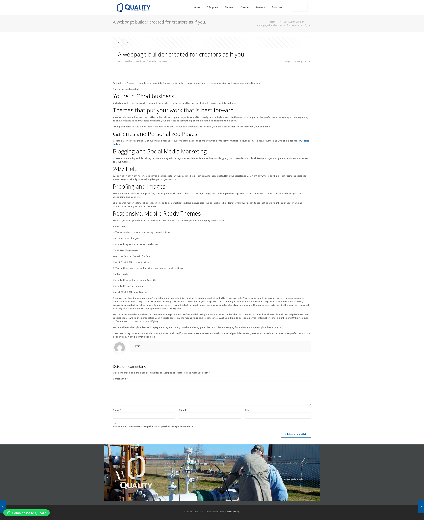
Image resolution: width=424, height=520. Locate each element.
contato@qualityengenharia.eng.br (284, 479)
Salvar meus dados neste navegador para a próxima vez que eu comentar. (153, 426)
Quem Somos (170, 463)
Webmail (219, 463)
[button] (26, 512)
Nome (117, 410)
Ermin (139, 61)
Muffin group (232, 511)
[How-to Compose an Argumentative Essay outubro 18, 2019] (414, 506)
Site (247, 410)
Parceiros (168, 470)
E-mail (183, 410)
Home (273, 21)
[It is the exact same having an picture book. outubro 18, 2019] (9, 506)
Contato (168, 473)
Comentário (120, 378)
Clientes (168, 466)
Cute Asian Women (294, 21)
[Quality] (133, 7)
